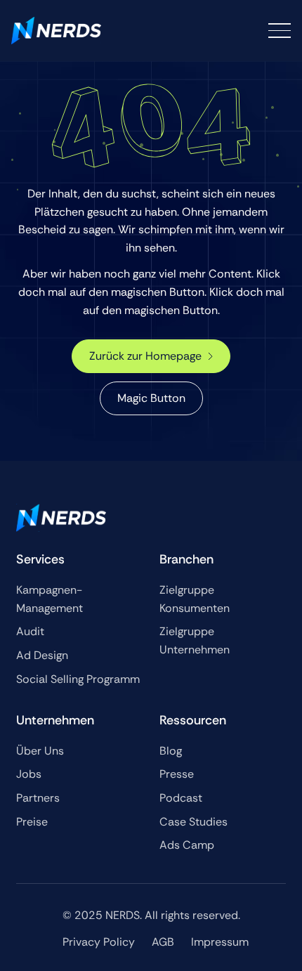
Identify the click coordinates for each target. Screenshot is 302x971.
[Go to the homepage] (61, 518)
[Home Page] (56, 30)
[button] (279, 30)
